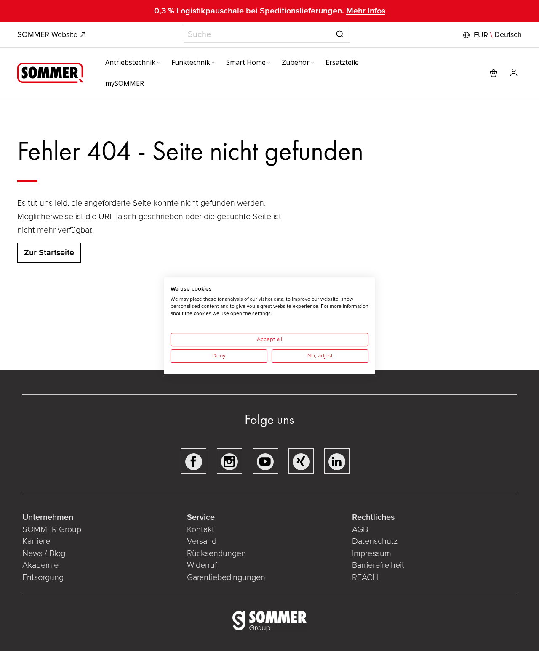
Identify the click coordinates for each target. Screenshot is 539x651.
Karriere (36, 541)
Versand (201, 541)
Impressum (371, 553)
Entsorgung (43, 577)
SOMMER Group (51, 529)
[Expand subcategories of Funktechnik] (213, 63)
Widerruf (202, 565)
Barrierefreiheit (378, 565)
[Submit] (339, 33)
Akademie (41, 565)
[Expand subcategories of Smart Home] (269, 63)
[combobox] (267, 34)
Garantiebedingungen (226, 577)
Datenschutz (375, 541)
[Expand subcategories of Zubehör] (312, 63)
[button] (491, 34)
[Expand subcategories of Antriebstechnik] (158, 63)
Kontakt (200, 529)
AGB (360, 529)
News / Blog (43, 553)
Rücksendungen (216, 553)
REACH (365, 577)
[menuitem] (133, 62)
